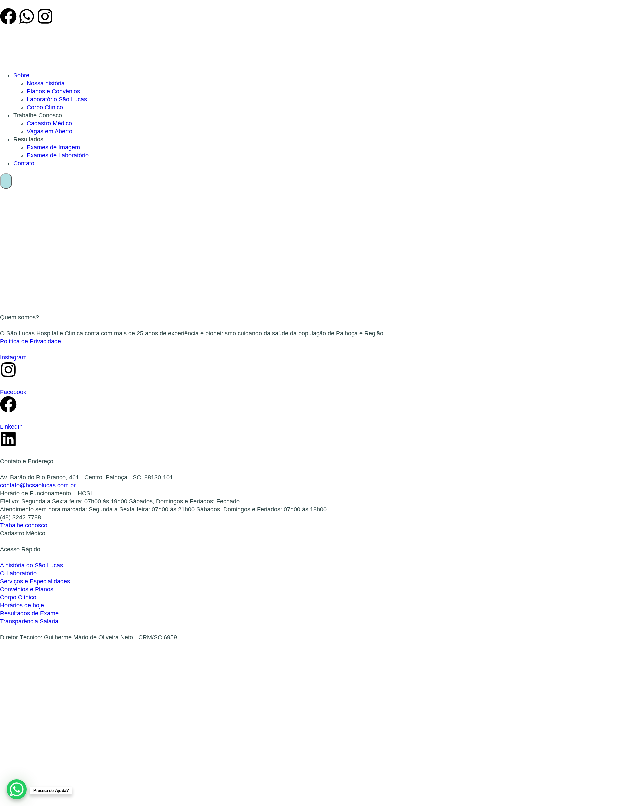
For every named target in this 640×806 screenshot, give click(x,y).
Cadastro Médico (49, 123)
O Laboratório (18, 573)
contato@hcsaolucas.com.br (38, 485)
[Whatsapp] (26, 16)
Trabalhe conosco (23, 525)
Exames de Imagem (53, 147)
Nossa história (46, 83)
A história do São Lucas (31, 565)
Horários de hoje (22, 605)
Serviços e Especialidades (35, 581)
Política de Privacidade (30, 341)
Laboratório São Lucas (57, 99)
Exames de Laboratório (58, 155)
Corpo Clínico (45, 107)
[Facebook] (8, 16)
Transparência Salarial (30, 621)
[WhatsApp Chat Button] (17, 789)
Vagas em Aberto (49, 131)
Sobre (21, 75)
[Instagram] (45, 16)
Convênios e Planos (26, 589)
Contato (23, 163)
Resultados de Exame (29, 613)
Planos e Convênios (53, 91)
